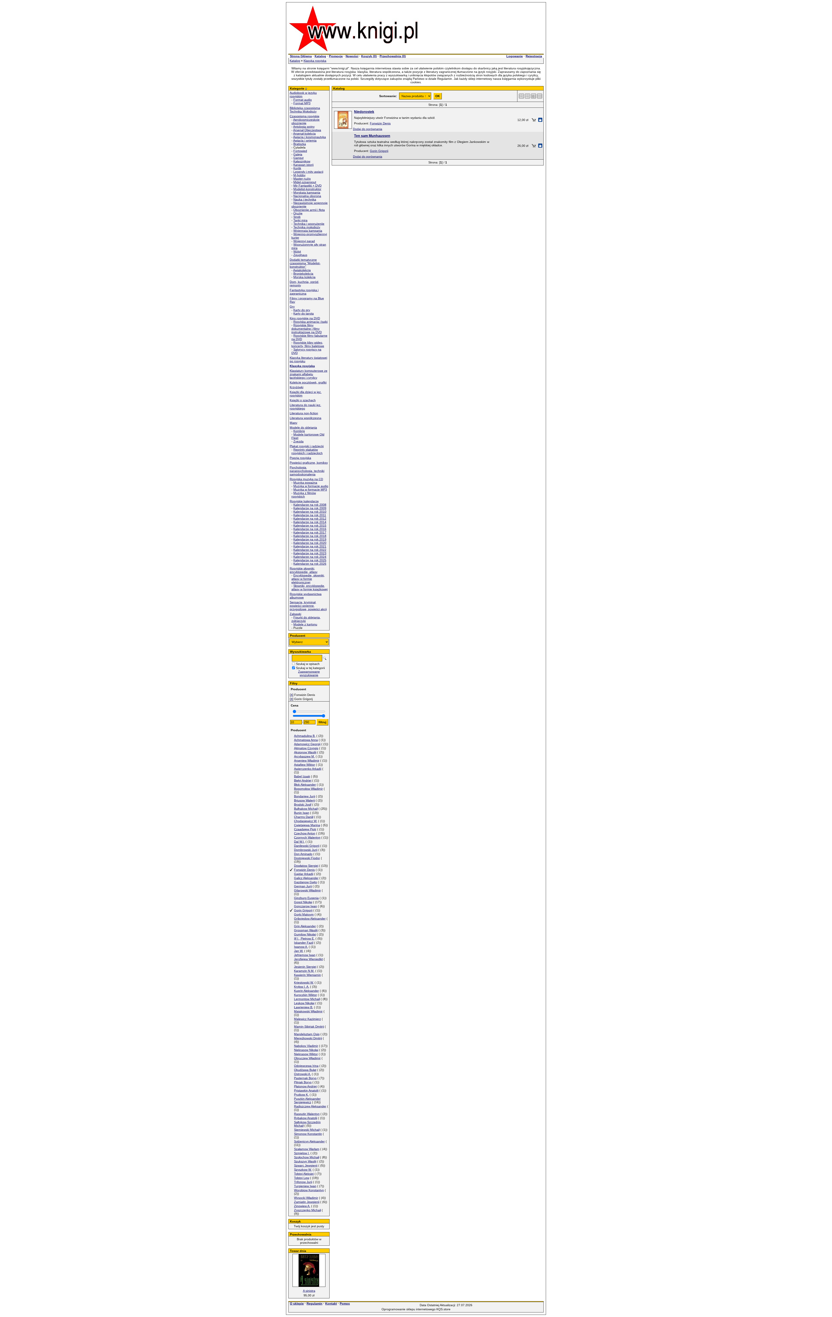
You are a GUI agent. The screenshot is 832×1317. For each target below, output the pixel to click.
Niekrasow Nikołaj (306, 1050)
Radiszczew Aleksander (310, 1106)
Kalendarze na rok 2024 (309, 556)
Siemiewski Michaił (307, 1129)
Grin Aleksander (305, 926)
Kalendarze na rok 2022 (309, 550)
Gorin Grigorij (303, 910)
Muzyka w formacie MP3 (310, 489)
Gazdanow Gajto (305, 882)
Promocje (336, 56)
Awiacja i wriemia (305, 140)
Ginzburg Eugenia (306, 898)
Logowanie (514, 56)
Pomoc (345, 1303)
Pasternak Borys (305, 1078)
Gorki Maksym (304, 914)
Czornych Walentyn (307, 837)
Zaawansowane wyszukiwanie (309, 673)
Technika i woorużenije (308, 223)
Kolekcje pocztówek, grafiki (308, 382)
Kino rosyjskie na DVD (305, 318)
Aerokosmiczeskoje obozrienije (305, 121)
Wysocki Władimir (306, 1197)
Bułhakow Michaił (306, 808)
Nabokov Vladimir (306, 1046)
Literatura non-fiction (304, 413)
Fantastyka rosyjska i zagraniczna (304, 291)
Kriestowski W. (304, 982)
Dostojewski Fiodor (307, 858)
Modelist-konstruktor (307, 189)
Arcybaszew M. (304, 756)
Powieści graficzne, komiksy (309, 462)
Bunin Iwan (301, 812)
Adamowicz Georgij (307, 744)
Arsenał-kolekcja (304, 133)
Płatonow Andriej (305, 1086)
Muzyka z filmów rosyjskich (303, 494)
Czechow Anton (304, 833)
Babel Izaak (302, 776)
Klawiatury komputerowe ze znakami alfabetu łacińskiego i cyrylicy (308, 374)
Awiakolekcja (302, 270)
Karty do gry (301, 310)
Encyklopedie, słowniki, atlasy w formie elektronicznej (308, 579)
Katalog (320, 56)
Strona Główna (301, 56)
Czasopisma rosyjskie (304, 116)
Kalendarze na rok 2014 (309, 522)
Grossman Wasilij (306, 930)
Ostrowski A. (302, 1074)
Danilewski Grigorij (306, 845)
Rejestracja (534, 56)
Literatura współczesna (305, 418)
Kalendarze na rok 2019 (309, 539)
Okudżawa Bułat (305, 1070)
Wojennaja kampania (307, 230)
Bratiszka (299, 144)
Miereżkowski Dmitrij (308, 1038)
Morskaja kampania (306, 192)
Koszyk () (369, 56)
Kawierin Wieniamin (307, 975)
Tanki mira (300, 220)
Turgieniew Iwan (305, 1186)
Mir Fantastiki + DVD (307, 185)
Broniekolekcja (303, 273)
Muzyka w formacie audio (310, 486)
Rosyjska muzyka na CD (306, 479)
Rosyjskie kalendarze (304, 501)
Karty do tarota (303, 313)
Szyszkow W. (303, 1169)
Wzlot (297, 251)
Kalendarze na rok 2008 (309, 504)
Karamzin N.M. (304, 971)
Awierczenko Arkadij (307, 768)
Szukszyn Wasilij (305, 1161)
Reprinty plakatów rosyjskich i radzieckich (307, 451)
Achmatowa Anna (306, 740)
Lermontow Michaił (307, 999)
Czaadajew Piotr (305, 829)
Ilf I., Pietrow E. (304, 938)
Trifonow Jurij (303, 1182)
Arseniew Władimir (306, 760)
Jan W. (298, 951)
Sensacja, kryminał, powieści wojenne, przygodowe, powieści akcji (308, 606)
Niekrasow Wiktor (306, 1054)
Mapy (293, 422)
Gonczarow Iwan (305, 906)
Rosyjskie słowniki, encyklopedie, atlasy (303, 570)
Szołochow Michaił (306, 1157)
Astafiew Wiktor (304, 764)
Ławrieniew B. (303, 1007)
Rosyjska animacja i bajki (310, 321)
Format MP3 (301, 103)
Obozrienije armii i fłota (309, 210)
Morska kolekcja (304, 277)
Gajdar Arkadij (303, 874)
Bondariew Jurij (304, 796)
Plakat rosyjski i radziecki (307, 446)
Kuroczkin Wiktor (305, 995)
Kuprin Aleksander (306, 990)
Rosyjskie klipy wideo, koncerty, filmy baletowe (307, 344)
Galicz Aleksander (306, 878)
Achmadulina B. (304, 736)
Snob (297, 217)
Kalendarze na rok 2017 (309, 532)
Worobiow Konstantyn (309, 1190)
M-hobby (299, 175)
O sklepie (297, 1303)
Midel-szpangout (304, 182)
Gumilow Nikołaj (305, 934)
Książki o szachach (303, 400)
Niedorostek (364, 112)
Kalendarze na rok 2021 (309, 546)
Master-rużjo (302, 178)
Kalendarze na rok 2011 (309, 515)
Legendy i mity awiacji (308, 171)
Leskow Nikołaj (304, 1003)
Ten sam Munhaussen (372, 136)
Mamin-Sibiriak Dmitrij (309, 1026)
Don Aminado (303, 854)
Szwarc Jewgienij (305, 1165)
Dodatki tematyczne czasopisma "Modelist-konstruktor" (305, 263)
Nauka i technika (304, 199)
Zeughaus (300, 255)
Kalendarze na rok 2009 (309, 508)
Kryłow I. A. (301, 986)
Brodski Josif (302, 804)
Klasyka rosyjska (315, 60)
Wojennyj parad (304, 241)
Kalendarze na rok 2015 (309, 525)
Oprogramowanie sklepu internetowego (409, 1309)
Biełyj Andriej (302, 780)
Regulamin (314, 1303)
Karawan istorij (303, 164)
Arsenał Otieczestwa (307, 130)
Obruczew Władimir (307, 1058)
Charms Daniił (303, 817)
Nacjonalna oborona (307, 196)
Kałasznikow (301, 161)
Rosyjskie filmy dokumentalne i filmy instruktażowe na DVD (306, 328)
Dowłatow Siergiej (306, 865)
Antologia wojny (304, 126)
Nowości (352, 56)
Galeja (297, 154)
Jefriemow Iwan (304, 955)
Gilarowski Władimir (307, 890)
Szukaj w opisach (308, 664)
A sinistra (309, 1291)
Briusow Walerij (304, 800)
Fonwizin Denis (304, 869)
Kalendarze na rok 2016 (309, 529)
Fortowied (300, 151)
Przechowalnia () (393, 56)
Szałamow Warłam (306, 1149)
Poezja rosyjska (300, 458)
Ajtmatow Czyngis (306, 748)
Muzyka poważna (305, 482)
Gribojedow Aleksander (310, 918)
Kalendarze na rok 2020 (309, 543)
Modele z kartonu (305, 624)
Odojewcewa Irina (306, 1065)
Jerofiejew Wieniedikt (308, 959)
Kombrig (299, 431)
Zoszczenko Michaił (307, 1210)
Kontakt (331, 1303)
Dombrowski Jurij (305, 850)
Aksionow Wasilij (305, 752)
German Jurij (303, 886)
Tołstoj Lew (301, 1178)
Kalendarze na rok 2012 (309, 518)
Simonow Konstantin (308, 1134)
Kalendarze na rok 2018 (309, 536)
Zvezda (298, 441)
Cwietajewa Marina (307, 825)
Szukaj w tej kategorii (310, 668)
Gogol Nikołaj (303, 902)
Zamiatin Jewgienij (306, 1202)
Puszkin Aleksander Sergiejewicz (307, 1100)
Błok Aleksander (305, 784)
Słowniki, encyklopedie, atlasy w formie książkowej (309, 587)
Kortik (297, 168)
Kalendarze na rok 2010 (309, 511)
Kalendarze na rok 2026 (309, 563)
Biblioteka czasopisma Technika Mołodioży (305, 109)
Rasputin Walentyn (307, 1114)
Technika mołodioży (306, 227)
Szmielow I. (302, 1153)
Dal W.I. (299, 841)
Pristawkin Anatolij (306, 1090)
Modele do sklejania (303, 427)
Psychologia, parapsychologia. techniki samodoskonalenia (307, 471)
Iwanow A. (301, 946)
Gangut (298, 158)
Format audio (302, 99)
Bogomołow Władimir (308, 788)
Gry (292, 306)
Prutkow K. (301, 1094)
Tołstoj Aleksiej (304, 1173)
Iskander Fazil (303, 942)
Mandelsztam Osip (307, 1034)
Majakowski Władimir (308, 1011)
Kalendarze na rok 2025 (309, 560)
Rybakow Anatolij (305, 1118)
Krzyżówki (296, 387)
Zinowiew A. (302, 1206)
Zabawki (295, 614)
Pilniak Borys (303, 1082)
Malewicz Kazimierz (307, 1019)
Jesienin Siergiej (305, 966)
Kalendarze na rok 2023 (309, 553)
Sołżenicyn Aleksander (309, 1141)
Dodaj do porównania (367, 129)
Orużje (297, 213)
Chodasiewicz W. (305, 821)
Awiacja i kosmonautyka (309, 137)
